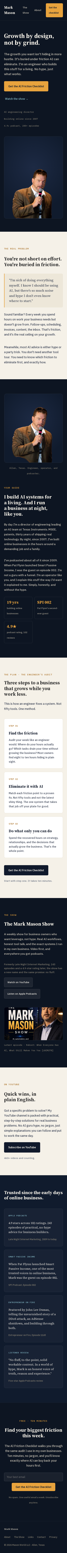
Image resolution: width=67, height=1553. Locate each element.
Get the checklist (54, 10)
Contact (41, 1537)
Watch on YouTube (18, 982)
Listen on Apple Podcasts (22, 993)
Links (31, 1537)
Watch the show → (16, 98)
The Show (26, 10)
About (37, 10)
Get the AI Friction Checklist (26, 86)
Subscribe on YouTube (22, 1147)
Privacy (53, 1537)
